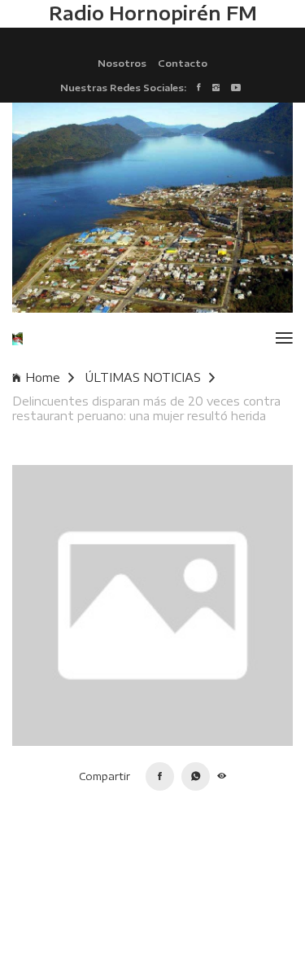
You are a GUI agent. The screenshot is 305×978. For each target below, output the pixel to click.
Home (42, 377)
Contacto (182, 62)
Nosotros (122, 62)
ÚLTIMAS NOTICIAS (143, 377)
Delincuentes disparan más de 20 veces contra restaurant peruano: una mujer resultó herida (146, 408)
